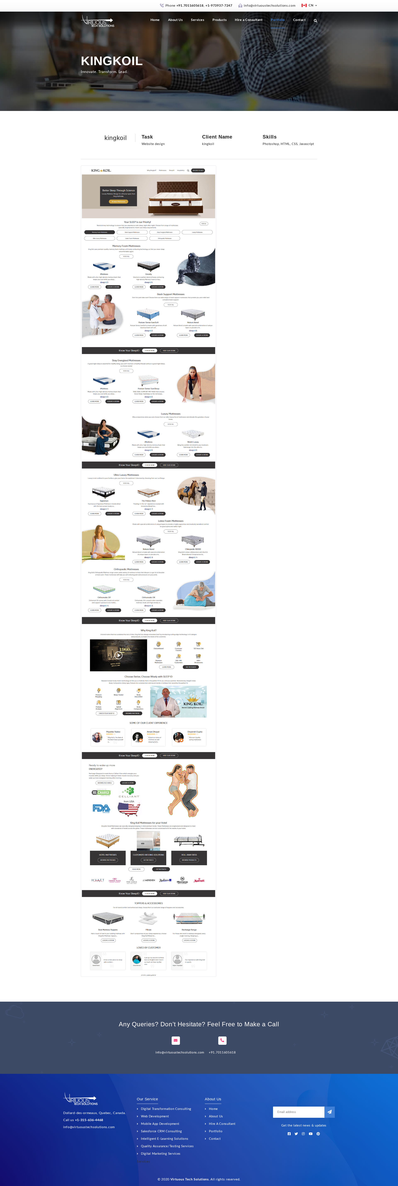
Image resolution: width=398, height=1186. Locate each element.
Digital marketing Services (161, 1153)
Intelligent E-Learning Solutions (164, 1138)
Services (197, 20)
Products (219, 20)
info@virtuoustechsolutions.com (269, 5)
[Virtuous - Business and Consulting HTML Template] (98, 20)
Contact (299, 20)
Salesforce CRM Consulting (161, 1131)
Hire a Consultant (248, 20)
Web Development (155, 1116)
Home (155, 20)
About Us (175, 20)
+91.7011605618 (222, 1052)
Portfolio (278, 20)
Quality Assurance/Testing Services (167, 1146)
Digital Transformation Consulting (166, 1109)
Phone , (198, 5)
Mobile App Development (160, 1123)
